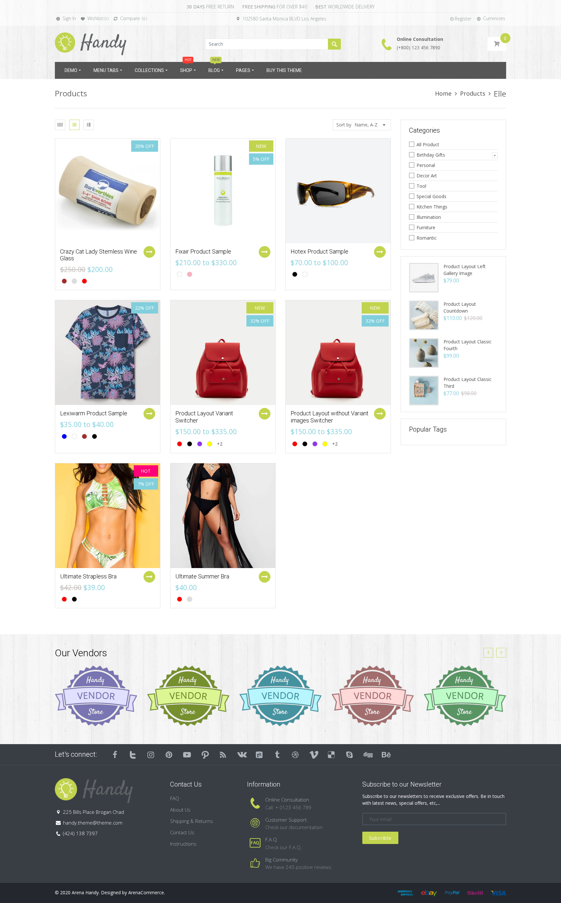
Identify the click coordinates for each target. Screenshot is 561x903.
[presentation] (488, 653)
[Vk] (241, 754)
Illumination (429, 217)
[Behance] (385, 754)
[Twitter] (133, 754)
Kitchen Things (432, 207)
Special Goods (431, 196)
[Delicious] (331, 754)
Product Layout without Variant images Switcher (329, 417)
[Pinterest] (169, 754)
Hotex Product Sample (319, 251)
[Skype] (349, 754)
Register (463, 19)
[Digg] (367, 754)
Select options (149, 252)
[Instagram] (150, 754)
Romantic (427, 238)
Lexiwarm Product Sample (93, 413)
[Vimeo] (313, 754)
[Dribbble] (295, 754)
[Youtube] (187, 754)
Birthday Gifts (431, 155)
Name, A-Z (366, 125)
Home (443, 93)
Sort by (343, 125)
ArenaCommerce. (146, 892)
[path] (205, 754)
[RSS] (223, 754)
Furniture (426, 227)
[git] (259, 754)
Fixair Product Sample (203, 251)
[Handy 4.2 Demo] (90, 43)
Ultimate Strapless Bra (88, 576)
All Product (428, 144)
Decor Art (427, 175)
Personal (426, 165)
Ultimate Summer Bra (202, 576)
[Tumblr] (277, 754)
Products (472, 93)
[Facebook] (114, 754)
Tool (421, 186)
